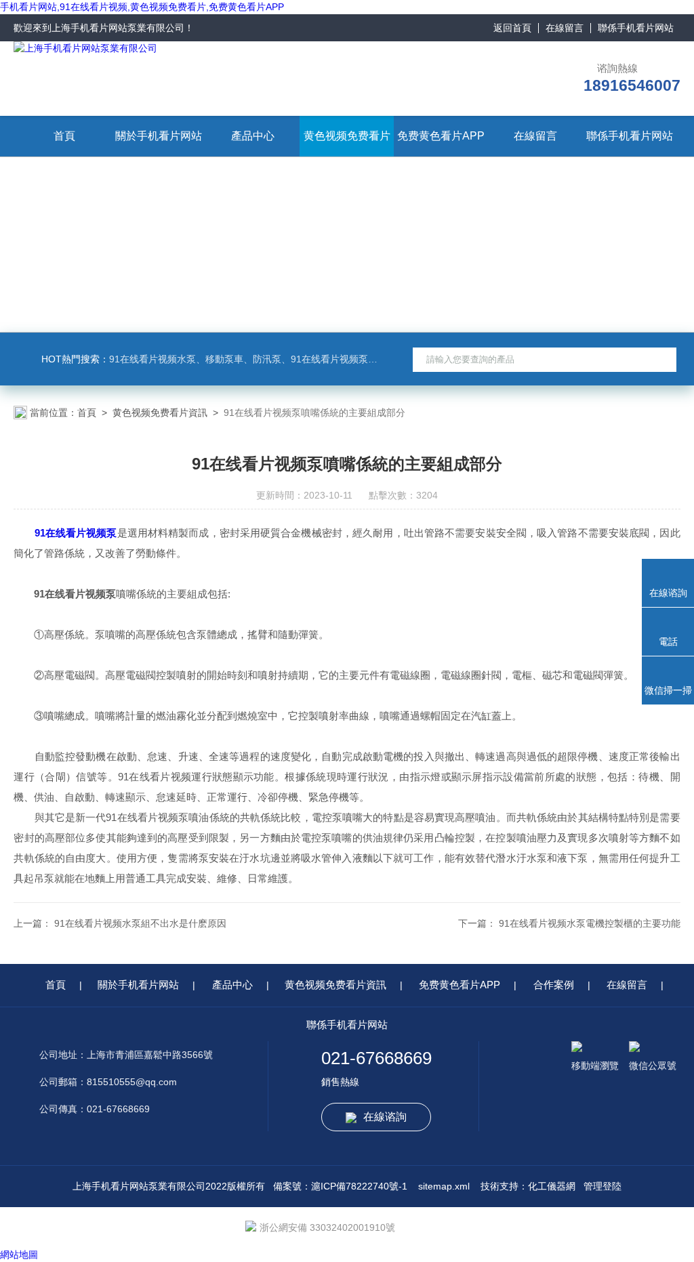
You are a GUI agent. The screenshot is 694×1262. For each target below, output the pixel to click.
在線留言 (565, 27)
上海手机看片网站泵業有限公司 (118, 27)
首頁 (64, 136)
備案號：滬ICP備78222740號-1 (340, 1186)
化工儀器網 (551, 1186)
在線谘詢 (385, 1116)
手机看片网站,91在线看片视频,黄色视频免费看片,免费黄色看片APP (142, 6)
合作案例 (553, 984)
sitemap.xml (444, 1186)
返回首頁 (512, 27)
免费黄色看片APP (441, 136)
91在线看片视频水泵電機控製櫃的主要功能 (589, 923)
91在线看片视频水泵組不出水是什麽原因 (140, 923)
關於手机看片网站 (158, 136)
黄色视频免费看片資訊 (160, 412)
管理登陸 (602, 1186)
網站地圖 (19, 1254)
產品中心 (252, 136)
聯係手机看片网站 (636, 27)
